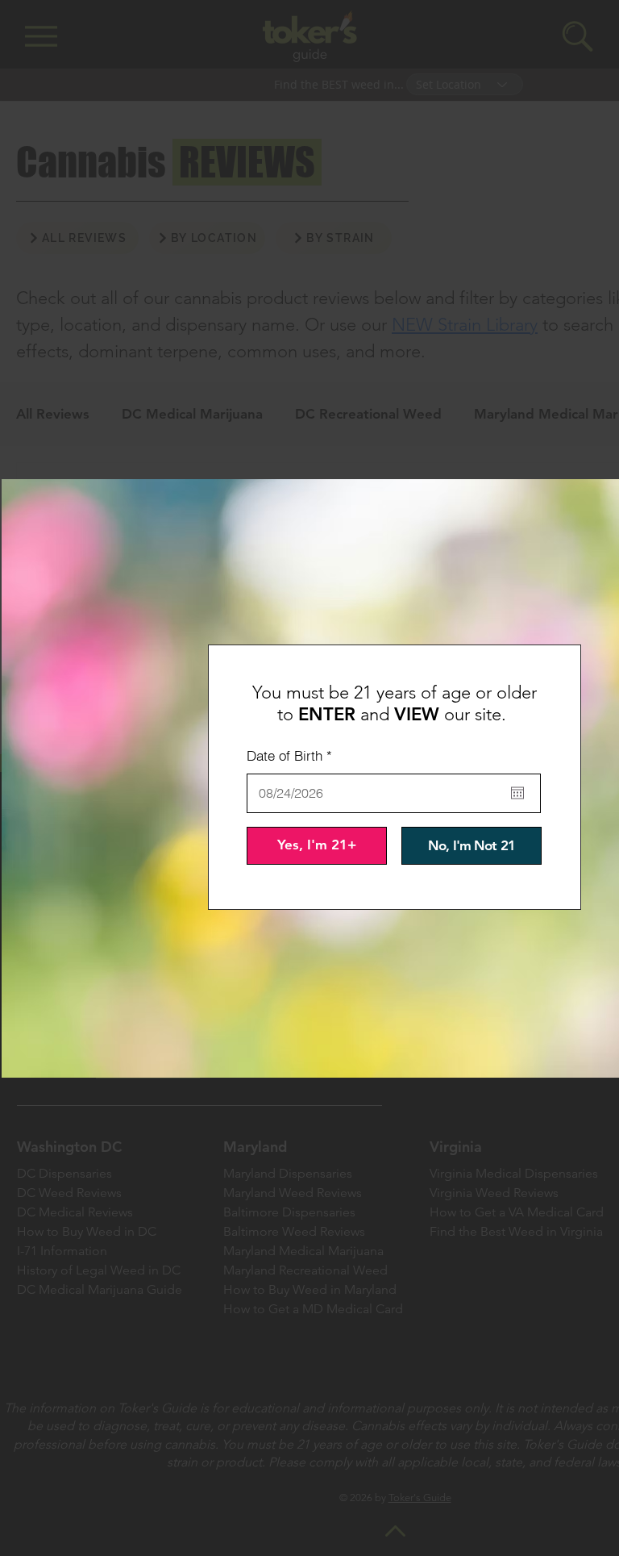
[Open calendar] (517, 792)
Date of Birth (293, 755)
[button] (317, 846)
